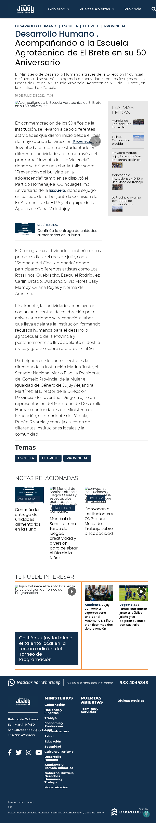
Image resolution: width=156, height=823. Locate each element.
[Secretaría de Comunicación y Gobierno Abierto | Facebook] (10, 752)
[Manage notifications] (146, 814)
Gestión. (28, 638)
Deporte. (126, 605)
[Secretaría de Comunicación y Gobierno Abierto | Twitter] (19, 752)
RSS (10, 807)
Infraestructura (56, 731)
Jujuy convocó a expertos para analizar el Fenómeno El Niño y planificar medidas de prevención (99, 617)
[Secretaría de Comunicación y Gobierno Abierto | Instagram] (28, 752)
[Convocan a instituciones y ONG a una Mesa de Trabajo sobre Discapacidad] (99, 502)
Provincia (132, 9)
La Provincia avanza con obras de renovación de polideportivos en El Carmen (126, 204)
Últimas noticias (131, 701)
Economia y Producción (53, 724)
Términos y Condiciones (21, 802)
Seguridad (52, 746)
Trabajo (50, 718)
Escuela (57, 190)
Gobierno (57, 9)
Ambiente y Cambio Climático (58, 766)
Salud (48, 736)
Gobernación (54, 705)
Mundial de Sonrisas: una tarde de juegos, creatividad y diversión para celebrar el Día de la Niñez (64, 538)
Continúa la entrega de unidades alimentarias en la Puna (67, 233)
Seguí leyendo (47, 225)
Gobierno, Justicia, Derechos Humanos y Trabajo (59, 777)
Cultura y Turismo (59, 751)
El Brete (50, 458)
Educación (52, 741)
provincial (77, 458)
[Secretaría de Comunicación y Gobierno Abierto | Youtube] (38, 752)
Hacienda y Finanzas (53, 711)
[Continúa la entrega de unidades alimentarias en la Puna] (25, 230)
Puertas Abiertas (95, 9)
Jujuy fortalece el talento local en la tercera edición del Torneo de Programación (45, 649)
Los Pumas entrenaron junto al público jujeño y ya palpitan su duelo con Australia (133, 615)
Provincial (83, 141)
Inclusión (96, 498)
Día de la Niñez (65, 508)
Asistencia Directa (33, 499)
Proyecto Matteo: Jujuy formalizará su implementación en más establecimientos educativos (126, 161)
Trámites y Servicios (89, 710)
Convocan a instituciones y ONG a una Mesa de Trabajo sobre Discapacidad (127, 180)
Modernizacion (56, 787)
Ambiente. (93, 605)
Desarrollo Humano (52, 758)
